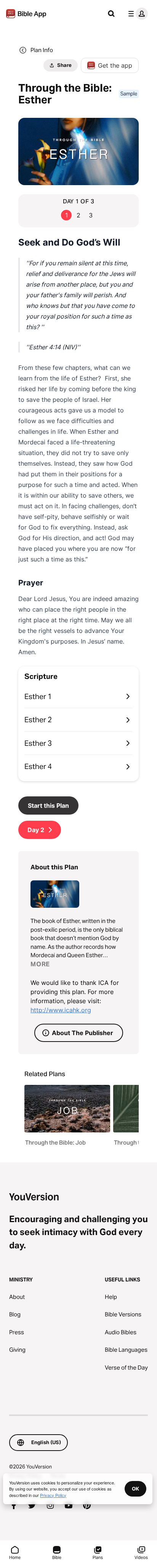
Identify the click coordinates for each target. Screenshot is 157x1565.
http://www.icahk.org (60, 1010)
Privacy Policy (53, 1495)
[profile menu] (136, 13)
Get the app (115, 65)
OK (135, 1489)
